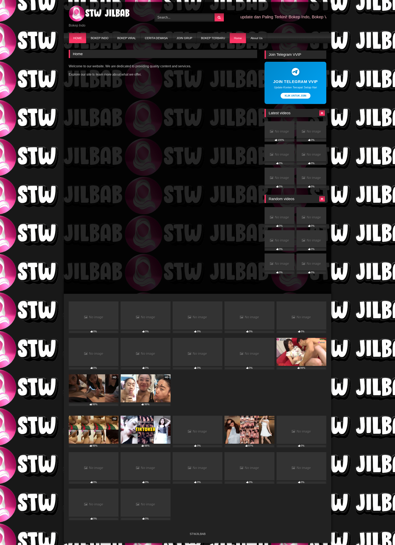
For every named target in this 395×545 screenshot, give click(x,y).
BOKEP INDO (99, 38)
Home (238, 38)
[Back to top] (382, 533)
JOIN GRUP (184, 38)
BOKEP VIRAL (126, 38)
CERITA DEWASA (156, 38)
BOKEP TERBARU (213, 38)
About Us (257, 38)
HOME (77, 38)
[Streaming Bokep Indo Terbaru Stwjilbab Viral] (99, 14)
